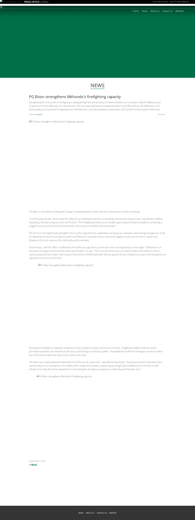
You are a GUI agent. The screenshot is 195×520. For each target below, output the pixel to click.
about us (90, 513)
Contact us (167, 11)
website (112, 513)
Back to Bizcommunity (179, 2)
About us (154, 11)
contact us (102, 513)
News (145, 11)
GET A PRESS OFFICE (160, 2)
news (81, 513)
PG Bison (39, 114)
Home (136, 11)
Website (179, 11)
